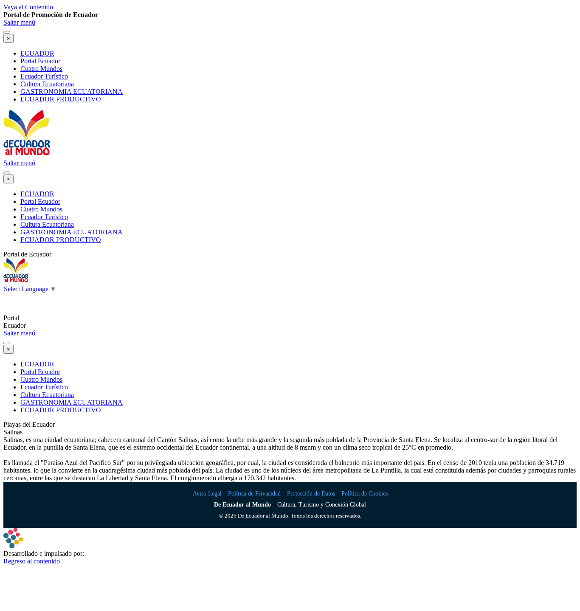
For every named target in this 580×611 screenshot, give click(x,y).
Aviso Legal (207, 493)
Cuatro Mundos (41, 68)
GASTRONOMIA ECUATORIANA (71, 91)
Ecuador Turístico (44, 76)
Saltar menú (19, 22)
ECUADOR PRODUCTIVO (60, 99)
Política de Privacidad (254, 493)
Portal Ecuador (40, 61)
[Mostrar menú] (6, 32)
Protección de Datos (311, 493)
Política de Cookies (364, 493)
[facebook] (14, 303)
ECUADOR (37, 53)
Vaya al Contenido (28, 7)
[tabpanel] (290, 15)
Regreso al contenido (31, 561)
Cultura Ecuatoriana (47, 83)
